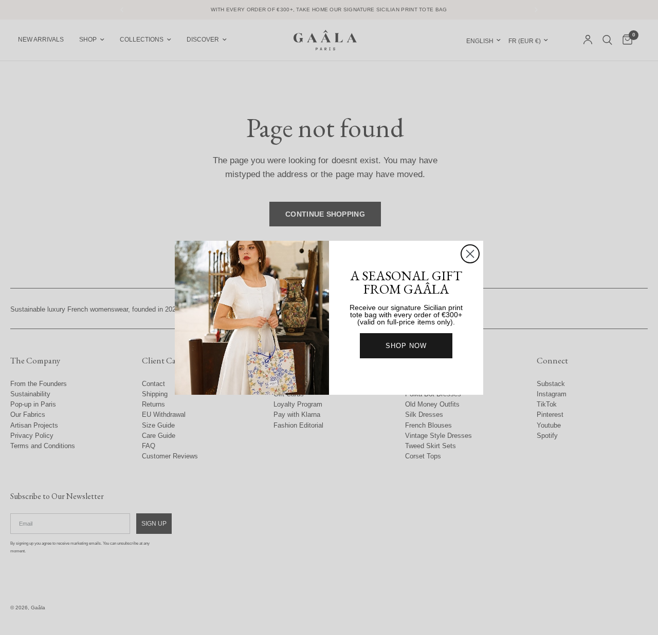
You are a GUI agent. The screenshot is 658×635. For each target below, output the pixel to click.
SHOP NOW (406, 346)
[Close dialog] (470, 254)
